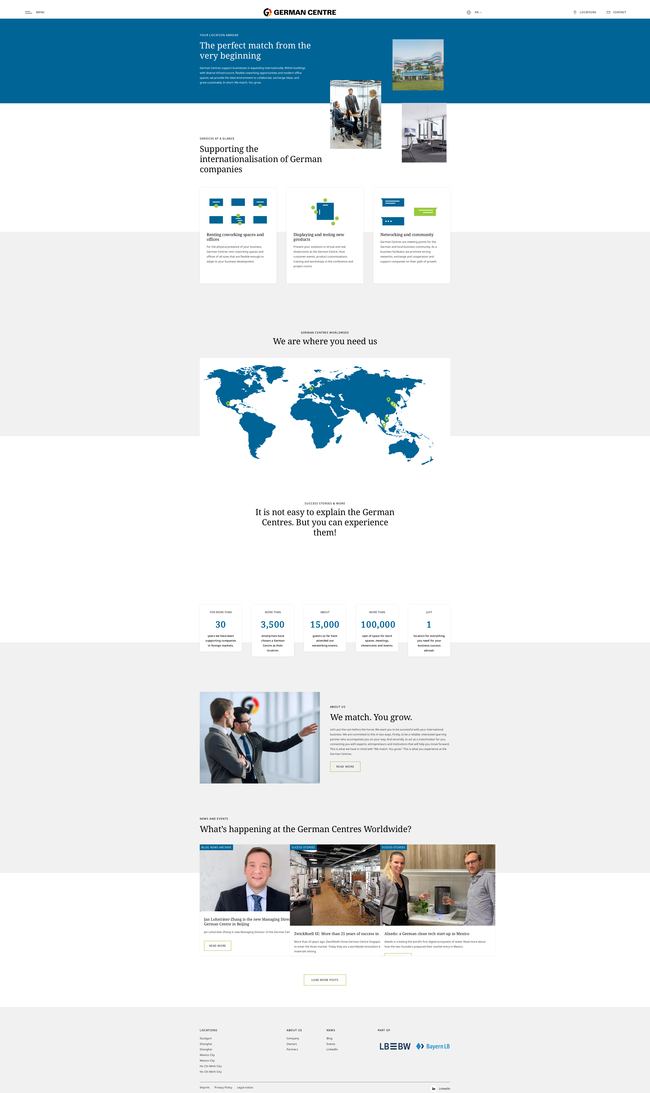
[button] (386, 419)
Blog (205, 847)
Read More (217, 946)
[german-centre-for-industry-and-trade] (299, 2)
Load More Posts (325, 980)
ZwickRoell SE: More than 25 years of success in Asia (340, 933)
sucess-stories (303, 847)
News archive (220, 847)
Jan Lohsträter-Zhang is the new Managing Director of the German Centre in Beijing (255, 922)
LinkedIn (444, 1088)
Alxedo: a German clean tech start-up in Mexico (426, 933)
